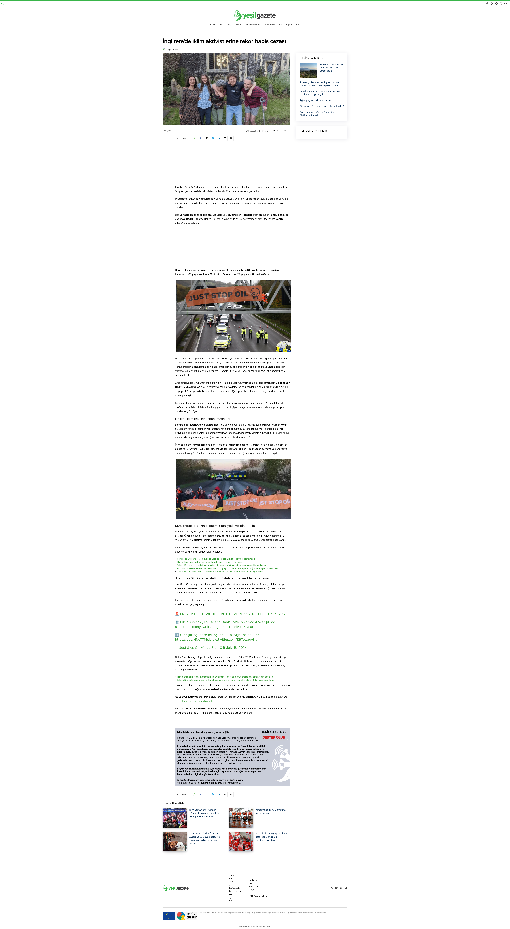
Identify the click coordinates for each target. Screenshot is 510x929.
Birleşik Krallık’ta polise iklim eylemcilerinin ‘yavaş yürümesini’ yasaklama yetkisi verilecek (221, 565)
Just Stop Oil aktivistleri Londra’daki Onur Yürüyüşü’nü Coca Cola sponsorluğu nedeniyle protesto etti (226, 568)
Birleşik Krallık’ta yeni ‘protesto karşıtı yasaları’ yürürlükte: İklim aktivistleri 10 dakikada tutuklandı (225, 680)
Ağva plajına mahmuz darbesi (316, 100)
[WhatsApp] (194, 138)
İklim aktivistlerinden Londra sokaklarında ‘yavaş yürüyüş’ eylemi (209, 562)
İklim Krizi (276, 131)
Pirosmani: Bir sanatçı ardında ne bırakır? (322, 106)
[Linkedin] (218, 138)
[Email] (225, 138)
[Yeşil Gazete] (164, 49)
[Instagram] (491, 3)
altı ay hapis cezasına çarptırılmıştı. (194, 701)
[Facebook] (487, 3)
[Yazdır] (231, 138)
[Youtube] (505, 3)
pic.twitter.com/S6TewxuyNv (234, 639)
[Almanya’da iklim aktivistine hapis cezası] (241, 818)
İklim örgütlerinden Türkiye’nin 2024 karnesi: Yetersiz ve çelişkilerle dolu (319, 84)
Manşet (287, 131)
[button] (2, 4)
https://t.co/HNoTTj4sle (193, 639)
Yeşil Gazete (172, 49)
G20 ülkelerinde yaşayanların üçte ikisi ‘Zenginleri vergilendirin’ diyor (271, 836)
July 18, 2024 (236, 648)
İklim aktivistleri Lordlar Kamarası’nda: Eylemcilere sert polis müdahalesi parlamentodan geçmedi (224, 676)
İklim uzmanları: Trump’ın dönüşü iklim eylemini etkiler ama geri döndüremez (204, 813)
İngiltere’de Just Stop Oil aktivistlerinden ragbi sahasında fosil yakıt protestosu (215, 558)
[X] (501, 3)
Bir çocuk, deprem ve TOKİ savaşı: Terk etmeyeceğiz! (331, 67)
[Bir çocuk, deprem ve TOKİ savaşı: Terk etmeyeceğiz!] (308, 70)
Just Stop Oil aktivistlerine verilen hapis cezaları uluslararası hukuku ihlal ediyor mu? (220, 571)
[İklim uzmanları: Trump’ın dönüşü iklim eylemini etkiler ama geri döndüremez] (175, 818)
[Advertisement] (232, 163)
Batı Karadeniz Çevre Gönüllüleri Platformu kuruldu (317, 114)
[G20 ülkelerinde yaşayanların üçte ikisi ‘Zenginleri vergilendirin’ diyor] (241, 841)
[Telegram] (496, 3)
